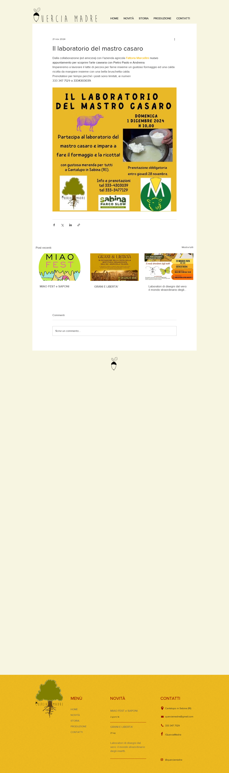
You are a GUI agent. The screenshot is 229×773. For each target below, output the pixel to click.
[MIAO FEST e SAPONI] (60, 267)
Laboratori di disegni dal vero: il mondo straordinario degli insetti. (168, 288)
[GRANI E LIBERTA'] (114, 267)
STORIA (75, 720)
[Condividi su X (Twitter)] (62, 225)
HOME (74, 709)
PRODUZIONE (79, 726)
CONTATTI (77, 732)
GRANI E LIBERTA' (106, 286)
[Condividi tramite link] (78, 225)
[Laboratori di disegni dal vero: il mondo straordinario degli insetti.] (169, 267)
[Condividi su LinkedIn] (70, 225)
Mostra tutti (187, 247)
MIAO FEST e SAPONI (54, 286)
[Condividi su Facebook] (54, 225)
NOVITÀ (75, 715)
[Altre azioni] (175, 39)
